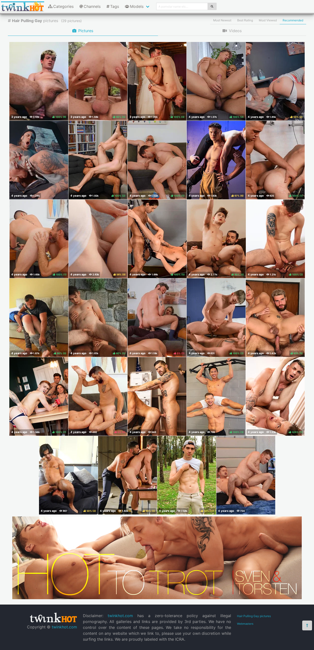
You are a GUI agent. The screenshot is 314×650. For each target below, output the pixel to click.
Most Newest (222, 20)
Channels (92, 6)
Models (137, 6)
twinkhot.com (64, 626)
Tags (114, 6)
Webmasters (245, 623)
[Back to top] (307, 625)
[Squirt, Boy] (38, 160)
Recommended (293, 20)
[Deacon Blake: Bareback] (245, 475)
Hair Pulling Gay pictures (254, 616)
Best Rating (245, 20)
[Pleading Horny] (157, 396)
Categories (63, 6)
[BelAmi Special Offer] (157, 597)
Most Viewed (268, 20)
